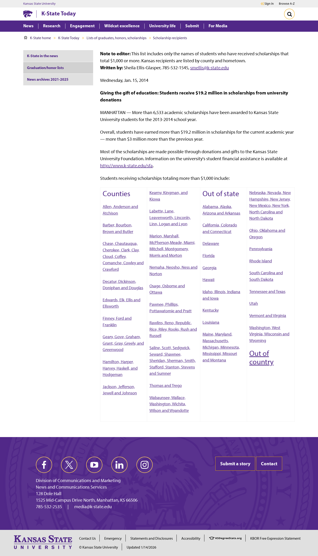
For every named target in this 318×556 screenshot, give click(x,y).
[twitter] (69, 465)
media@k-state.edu (93, 506)
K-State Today (58, 13)
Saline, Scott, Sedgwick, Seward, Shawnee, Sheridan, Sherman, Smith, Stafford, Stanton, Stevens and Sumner (172, 360)
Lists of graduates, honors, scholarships (116, 38)
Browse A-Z (287, 4)
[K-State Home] (28, 14)
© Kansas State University (98, 547)
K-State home (40, 38)
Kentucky (211, 310)
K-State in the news (42, 55)
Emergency (113, 538)
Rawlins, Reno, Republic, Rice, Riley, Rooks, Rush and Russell (173, 329)
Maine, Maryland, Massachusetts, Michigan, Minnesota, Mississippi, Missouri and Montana (221, 346)
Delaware (211, 243)
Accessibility (190, 538)
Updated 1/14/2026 (141, 547)
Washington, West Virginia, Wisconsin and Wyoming (269, 334)
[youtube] (94, 465)
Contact (269, 463)
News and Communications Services (71, 487)
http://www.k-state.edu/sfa (126, 165)
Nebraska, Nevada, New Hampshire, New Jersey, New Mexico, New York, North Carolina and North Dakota (270, 205)
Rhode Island (260, 261)
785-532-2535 (49, 506)
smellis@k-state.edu (209, 67)
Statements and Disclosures (151, 538)
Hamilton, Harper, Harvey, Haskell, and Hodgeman (120, 368)
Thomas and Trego (165, 385)
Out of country (261, 357)
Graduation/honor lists (45, 67)
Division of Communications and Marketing (78, 480)
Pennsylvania (260, 248)
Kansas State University (39, 4)
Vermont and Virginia (267, 315)
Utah (253, 303)
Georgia (210, 267)
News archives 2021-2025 (47, 79)
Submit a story (235, 463)
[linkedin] (119, 465)
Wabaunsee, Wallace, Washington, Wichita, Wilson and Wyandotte (169, 404)
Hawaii (208, 279)
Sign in (269, 4)
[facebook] (44, 465)
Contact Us (87, 538)
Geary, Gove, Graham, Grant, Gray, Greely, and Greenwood (123, 343)
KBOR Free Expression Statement (275, 538)
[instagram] (144, 465)
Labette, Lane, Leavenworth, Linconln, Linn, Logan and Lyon (170, 217)
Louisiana (211, 322)
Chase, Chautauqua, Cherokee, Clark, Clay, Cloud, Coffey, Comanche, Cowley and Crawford (123, 256)
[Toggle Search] (289, 14)
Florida (209, 255)
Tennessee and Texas (267, 291)
